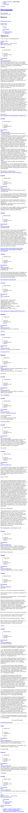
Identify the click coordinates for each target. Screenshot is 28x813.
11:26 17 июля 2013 (5, 296)
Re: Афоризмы (4, 58)
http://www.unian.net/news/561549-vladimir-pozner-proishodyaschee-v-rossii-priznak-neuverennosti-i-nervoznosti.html (12, 249)
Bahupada (3, 314)
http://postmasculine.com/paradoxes (8, 279)
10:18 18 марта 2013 (5, 132)
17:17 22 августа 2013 (6, 438)
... (9, 43)
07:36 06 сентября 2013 (6, 544)
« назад (2, 41)
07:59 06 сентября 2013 (6, 568)
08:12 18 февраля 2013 (6, 60)
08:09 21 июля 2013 (5, 368)
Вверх (2, 795)
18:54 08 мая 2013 (5, 267)
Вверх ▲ (19, 808)
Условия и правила (12, 808)
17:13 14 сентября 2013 (6, 642)
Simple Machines (15, 810)
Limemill (3, 555)
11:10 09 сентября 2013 (6, 586)
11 (12, 43)
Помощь (5, 808)
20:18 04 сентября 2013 (6, 464)
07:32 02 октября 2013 (6, 789)
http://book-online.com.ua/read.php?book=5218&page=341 (13, 115)
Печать (2, 42)
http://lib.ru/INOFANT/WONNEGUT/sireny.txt (11, 172)
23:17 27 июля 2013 (5, 411)
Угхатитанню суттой (11, 413)
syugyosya (3, 752)
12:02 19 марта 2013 (5, 189)
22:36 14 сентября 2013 (6, 740)
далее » (6, 41)
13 (14, 43)
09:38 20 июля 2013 (5, 327)
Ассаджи (3, 47)
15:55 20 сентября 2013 (6, 765)
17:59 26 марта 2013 (5, 226)
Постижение (7, 10)
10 (10, 43)
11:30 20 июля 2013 (5, 348)
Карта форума (20, 811)
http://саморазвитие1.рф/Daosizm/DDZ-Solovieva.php (13, 311)
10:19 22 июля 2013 (5, 390)
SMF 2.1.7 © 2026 (7, 810)
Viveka (2, 725)
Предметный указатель (6, 21)
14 (16, 43)
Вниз (2, 43)
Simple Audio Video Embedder (10, 811)
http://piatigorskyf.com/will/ (6, 722)
